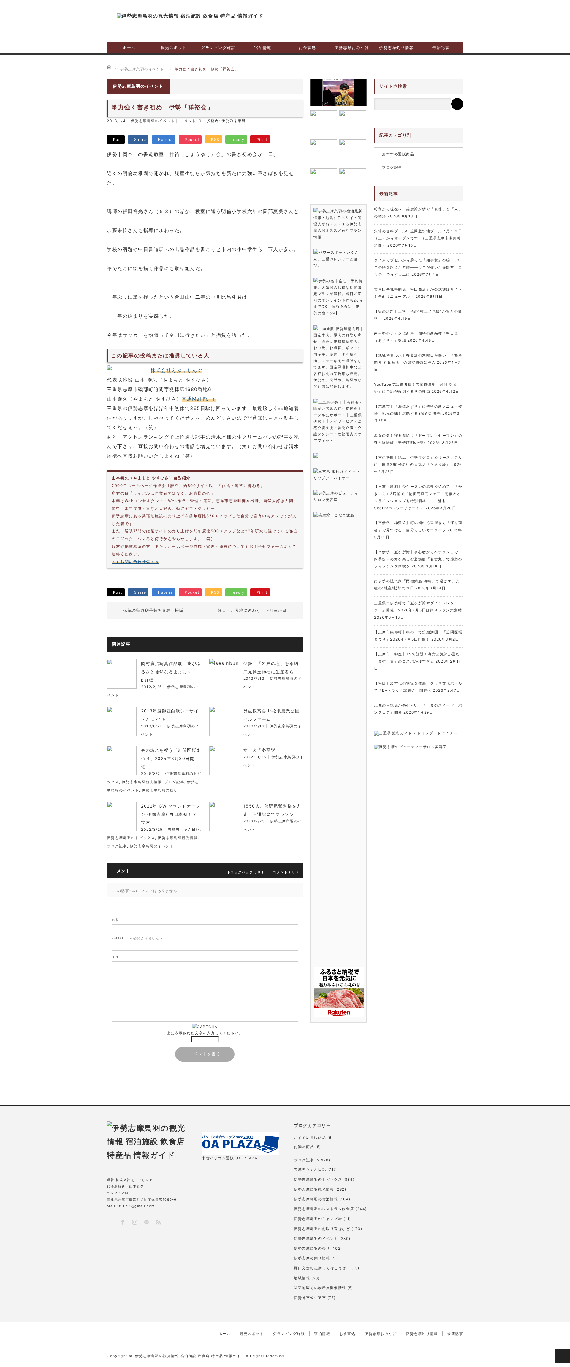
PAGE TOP (562, 1356)
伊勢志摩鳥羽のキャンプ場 (318, 1218)
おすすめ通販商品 (398, 154)
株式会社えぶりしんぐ (176, 370)
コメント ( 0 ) (285, 872)
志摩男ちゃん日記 (184, 829)
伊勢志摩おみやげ (352, 47)
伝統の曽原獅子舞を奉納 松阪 (153, 610)
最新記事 (440, 47)
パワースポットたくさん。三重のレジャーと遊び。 (336, 258)
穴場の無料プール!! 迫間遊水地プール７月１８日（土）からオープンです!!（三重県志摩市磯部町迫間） (418, 238)
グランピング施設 (218, 47)
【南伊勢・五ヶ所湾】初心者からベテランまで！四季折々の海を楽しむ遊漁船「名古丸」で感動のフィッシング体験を (418, 559)
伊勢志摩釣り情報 (396, 47)
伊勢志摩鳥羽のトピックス (131, 837)
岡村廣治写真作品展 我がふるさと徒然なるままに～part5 (171, 671)
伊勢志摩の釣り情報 (312, 1258)
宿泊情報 (262, 47)
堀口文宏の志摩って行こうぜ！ (322, 1268)
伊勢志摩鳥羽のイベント (153, 121)
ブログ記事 (174, 782)
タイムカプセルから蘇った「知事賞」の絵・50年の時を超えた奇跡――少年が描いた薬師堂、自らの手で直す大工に (418, 267)
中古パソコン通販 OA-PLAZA (230, 1158)
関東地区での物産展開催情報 (320, 1288)
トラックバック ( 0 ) (245, 872)
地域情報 (302, 1278)
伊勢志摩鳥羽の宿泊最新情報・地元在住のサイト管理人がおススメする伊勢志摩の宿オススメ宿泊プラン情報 (338, 224)
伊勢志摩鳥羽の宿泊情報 (316, 1199)
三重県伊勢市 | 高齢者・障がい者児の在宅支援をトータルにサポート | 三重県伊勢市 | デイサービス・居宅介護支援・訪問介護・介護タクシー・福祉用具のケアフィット (338, 421)
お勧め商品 (304, 1146)
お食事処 (307, 47)
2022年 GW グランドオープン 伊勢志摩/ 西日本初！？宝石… (170, 814)
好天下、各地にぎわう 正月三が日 (252, 610)
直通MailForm (199, 399)
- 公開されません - (137, 938)
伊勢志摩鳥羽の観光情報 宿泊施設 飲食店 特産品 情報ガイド (190, 1356)
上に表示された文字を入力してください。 (205, 1033)
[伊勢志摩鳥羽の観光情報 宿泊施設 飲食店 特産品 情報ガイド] (190, 15)
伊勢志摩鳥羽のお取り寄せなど (322, 1228)
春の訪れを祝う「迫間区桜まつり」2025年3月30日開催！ (171, 758)
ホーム (129, 47)
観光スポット (174, 47)
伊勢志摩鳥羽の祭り (160, 790)
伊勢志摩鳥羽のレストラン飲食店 (324, 1209)
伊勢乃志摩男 (233, 121)
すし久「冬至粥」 (261, 750)
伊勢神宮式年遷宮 (310, 1297)
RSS (158, 1222)
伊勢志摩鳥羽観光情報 (142, 782)
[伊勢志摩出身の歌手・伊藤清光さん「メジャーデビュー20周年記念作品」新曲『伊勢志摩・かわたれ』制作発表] (338, 92)
